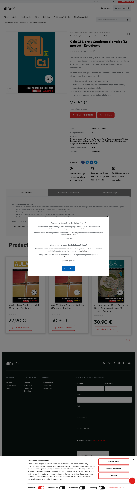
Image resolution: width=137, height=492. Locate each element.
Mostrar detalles (115, 488)
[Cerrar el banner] (133, 459)
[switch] (62, 487)
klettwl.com (83, 229)
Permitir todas (113, 461)
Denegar (114, 475)
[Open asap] (132, 481)
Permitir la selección (113, 468)
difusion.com (71, 235)
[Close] (108, 216)
